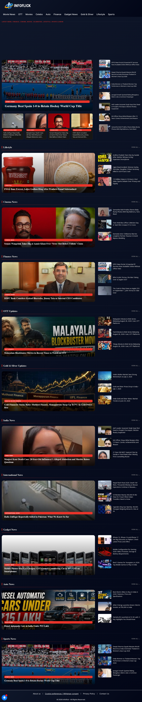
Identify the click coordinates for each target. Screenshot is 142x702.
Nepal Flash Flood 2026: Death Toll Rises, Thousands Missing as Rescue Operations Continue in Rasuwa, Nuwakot (125, 486)
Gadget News (71, 14)
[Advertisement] (71, 41)
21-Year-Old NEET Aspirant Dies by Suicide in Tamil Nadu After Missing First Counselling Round (125, 454)
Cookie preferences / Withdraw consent (62, 694)
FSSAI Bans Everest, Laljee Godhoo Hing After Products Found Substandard (40, 189)
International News (10, 130)
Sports (111, 14)
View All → (135, 147)
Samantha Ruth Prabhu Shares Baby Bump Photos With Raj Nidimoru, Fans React (125, 128)
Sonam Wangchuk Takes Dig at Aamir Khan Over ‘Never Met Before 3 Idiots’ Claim (58, 135)
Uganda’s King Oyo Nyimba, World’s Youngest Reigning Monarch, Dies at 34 (125, 509)
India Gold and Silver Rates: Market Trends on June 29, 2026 (125, 400)
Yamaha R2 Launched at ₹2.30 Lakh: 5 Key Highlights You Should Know (126, 618)
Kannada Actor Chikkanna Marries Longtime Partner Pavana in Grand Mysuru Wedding (125, 236)
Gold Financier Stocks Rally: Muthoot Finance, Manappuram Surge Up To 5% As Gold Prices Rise (48, 406)
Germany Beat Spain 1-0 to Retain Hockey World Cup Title (43, 106)
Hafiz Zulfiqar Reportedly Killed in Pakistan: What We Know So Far (12, 135)
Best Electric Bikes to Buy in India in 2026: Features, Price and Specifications (125, 594)
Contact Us (104, 694)
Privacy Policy (89, 694)
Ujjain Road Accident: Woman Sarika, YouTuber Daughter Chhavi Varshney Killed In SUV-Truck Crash (126, 169)
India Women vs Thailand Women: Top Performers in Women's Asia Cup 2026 (124, 85)
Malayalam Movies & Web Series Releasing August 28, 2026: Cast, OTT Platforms (126, 321)
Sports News (10, 101)
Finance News (77, 130)
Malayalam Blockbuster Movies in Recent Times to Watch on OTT (35, 352)
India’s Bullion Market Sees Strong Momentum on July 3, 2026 (125, 376)
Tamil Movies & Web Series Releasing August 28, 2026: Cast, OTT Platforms (126, 333)
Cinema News (54, 130)
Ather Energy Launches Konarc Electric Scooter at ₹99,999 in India (126, 606)
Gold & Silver (87, 14)
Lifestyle (101, 14)
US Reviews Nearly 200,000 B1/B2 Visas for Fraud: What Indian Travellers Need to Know (125, 497)
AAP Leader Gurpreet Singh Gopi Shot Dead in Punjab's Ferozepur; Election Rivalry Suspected (125, 106)
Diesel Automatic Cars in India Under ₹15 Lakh (26, 626)
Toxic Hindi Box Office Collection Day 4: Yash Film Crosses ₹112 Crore (126, 224)
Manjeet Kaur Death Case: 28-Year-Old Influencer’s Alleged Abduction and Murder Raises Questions (34, 136)
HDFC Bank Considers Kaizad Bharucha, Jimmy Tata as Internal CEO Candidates (81, 136)
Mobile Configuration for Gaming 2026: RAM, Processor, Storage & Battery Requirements (124, 551)
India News (30, 130)
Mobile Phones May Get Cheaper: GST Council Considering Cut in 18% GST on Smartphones (42, 570)
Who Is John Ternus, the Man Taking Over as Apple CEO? (125, 278)
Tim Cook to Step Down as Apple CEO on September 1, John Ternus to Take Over (126, 290)
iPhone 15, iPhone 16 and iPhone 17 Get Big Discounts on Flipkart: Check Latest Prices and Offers (125, 539)
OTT (20, 14)
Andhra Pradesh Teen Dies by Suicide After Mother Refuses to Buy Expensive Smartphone (126, 157)
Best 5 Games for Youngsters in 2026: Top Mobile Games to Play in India (126, 564)
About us (36, 694)
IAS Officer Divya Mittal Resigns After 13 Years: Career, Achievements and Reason (124, 117)
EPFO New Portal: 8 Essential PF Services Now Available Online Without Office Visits (125, 63)
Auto (48, 14)
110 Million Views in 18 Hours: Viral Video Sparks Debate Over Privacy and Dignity (126, 181)
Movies (29, 14)
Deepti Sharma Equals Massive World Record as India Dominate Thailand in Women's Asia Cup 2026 (123, 74)
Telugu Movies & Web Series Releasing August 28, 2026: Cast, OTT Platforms (126, 345)
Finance (57, 14)
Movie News (9, 14)
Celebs (39, 14)
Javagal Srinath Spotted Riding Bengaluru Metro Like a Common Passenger (125, 96)
